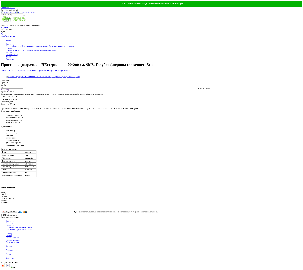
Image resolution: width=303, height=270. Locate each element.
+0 (2, 34)
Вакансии (17, 46)
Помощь (9, 48)
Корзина (4, 27)
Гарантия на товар (48, 50)
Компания (10, 44)
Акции (8, 57)
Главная (4, 70)
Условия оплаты (19, 50)
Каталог (9, 53)
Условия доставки (33, 50)
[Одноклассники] (23, 211)
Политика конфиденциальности (62, 46)
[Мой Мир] (26, 211)
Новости (9, 46)
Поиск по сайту (12, 55)
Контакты (10, 59)
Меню (8, 40)
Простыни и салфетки (27, 70)
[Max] (8, 12)
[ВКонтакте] (19, 211)
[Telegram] (25, 12)
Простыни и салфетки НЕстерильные (53, 70)
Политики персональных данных (35, 46)
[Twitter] (21, 211)
